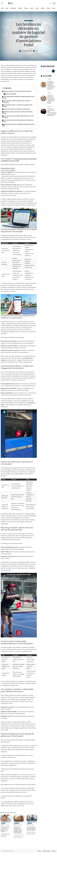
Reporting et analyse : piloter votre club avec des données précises (17, 112)
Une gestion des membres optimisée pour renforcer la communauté (16, 101)
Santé (3, 823)
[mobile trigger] (2, 3)
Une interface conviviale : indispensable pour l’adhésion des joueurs (17, 121)
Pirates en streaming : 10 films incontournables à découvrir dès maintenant (51, 112)
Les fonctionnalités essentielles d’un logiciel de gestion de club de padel (18, 97)
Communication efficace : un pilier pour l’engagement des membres (17, 105)
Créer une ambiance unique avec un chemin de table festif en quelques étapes (51, 99)
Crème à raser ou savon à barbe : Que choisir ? (5, 829)
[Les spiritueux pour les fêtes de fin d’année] (32, 818)
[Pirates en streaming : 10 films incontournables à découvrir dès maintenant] (43, 111)
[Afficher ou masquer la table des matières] (23, 88)
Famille (16, 823)
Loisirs (49, 79)
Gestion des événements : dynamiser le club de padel (17, 109)
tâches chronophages (10, 94)
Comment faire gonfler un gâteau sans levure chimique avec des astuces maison (51, 85)
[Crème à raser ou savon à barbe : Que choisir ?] (6, 818)
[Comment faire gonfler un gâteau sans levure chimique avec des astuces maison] (43, 84)
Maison (49, 92)
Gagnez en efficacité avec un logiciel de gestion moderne (17, 91)
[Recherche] (51, 3)
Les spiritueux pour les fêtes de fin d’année (31, 828)
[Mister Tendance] (10, 3)
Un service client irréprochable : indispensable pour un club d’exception (17, 116)
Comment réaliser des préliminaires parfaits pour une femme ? (18, 830)
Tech (36, 51)
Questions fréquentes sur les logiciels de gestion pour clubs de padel (18, 125)
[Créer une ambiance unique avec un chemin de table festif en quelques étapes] (43, 98)
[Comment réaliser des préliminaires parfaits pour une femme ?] (19, 818)
